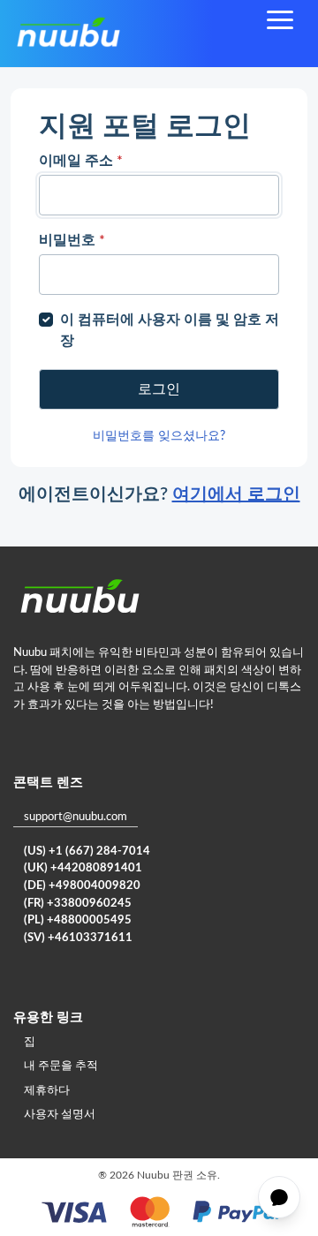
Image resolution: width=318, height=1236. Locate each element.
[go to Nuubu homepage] (68, 33)
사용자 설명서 (59, 1114)
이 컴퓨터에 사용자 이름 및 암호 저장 (169, 330)
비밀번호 (72, 240)
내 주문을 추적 (61, 1066)
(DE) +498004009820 (82, 886)
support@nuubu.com (75, 817)
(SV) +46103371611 (78, 938)
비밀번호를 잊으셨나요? (159, 436)
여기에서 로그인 (236, 494)
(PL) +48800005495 (78, 920)
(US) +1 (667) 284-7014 (87, 851)
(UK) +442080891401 (83, 868)
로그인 (159, 389)
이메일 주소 (81, 161)
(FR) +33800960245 (78, 903)
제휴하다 (47, 1091)
